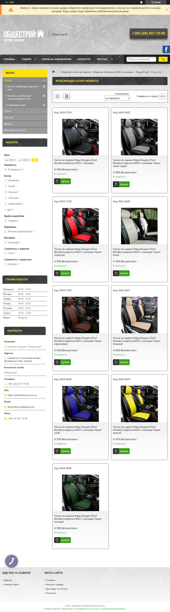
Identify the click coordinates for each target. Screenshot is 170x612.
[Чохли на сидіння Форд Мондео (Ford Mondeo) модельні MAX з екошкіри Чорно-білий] (139, 226)
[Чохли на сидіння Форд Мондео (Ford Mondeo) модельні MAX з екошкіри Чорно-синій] (80, 404)
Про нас (102, 59)
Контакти (84, 59)
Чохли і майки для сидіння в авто (22, 88)
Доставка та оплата (14, 130)
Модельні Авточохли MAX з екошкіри (113, 72)
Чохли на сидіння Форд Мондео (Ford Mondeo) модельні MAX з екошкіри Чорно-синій (78, 429)
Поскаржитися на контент (87, 609)
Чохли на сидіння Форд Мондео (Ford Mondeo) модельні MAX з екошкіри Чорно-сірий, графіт (137, 163)
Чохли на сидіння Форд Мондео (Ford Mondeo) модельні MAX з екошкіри (75, 161)
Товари (26, 59)
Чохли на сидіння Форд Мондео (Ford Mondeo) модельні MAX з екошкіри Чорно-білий (137, 252)
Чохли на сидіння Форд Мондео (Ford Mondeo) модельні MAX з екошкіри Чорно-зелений (78, 518)
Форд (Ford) (142, 72)
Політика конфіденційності (113, 609)
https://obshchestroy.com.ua (22, 395)
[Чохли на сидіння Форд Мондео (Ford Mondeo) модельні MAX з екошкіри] (80, 137)
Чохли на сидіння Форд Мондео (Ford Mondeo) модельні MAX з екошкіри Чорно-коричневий (78, 341)
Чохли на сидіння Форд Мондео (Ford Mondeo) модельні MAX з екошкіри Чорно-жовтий (137, 429)
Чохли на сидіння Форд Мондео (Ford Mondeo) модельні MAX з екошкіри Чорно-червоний (78, 252)
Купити (65, 181)
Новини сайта (11, 584)
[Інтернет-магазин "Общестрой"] (24, 34)
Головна (9, 59)
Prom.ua (101, 606)
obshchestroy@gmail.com (21, 407)
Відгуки (8, 123)
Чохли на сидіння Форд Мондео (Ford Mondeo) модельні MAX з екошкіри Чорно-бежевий (137, 341)
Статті (7, 111)
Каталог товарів (54, 584)
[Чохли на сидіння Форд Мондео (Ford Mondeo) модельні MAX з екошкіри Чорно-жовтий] (139, 404)
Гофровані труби (16, 105)
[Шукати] (163, 59)
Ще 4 (10, 209)
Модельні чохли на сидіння (76, 72)
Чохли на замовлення (56, 59)
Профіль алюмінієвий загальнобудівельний (19, 97)
